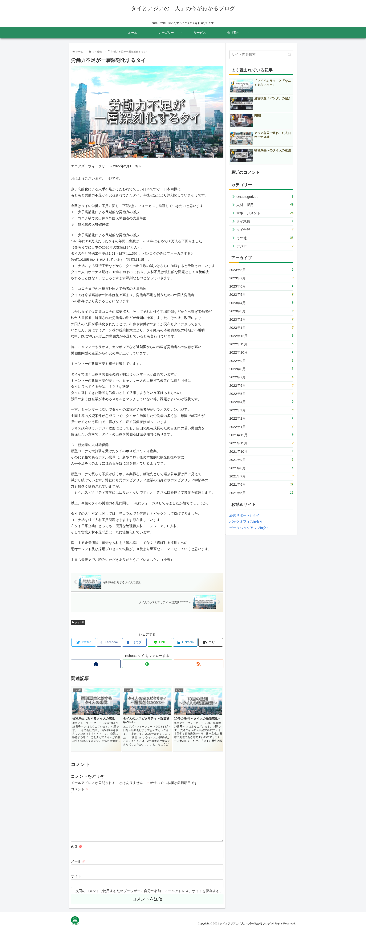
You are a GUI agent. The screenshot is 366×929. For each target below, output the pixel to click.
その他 (264, 238)
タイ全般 (79, 622)
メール (78, 861)
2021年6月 (261, 484)
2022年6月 (261, 385)
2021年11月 (261, 443)
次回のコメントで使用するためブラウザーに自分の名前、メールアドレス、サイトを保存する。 (149, 891)
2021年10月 (261, 451)
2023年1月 (261, 328)
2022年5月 (261, 394)
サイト (76, 876)
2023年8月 (261, 270)
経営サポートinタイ (244, 515)
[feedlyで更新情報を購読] (147, 664)
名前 (76, 847)
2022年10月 (261, 352)
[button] (289, 54)
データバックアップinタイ (249, 528)
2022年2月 (261, 418)
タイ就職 (264, 221)
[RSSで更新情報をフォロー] (198, 664)
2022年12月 (261, 336)
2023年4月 (261, 303)
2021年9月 (261, 460)
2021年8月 (261, 468)
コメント (80, 789)
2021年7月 (261, 476)
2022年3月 (261, 410)
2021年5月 (261, 493)
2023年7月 (261, 278)
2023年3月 (261, 311)
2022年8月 (261, 369)
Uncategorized (264, 197)
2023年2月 (261, 319)
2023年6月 (261, 286)
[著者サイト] (96, 664)
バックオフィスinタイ (246, 521)
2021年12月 (261, 435)
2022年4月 (261, 402)
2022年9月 (261, 361)
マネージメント (264, 213)
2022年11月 (261, 344)
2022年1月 (261, 427)
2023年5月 (261, 294)
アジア (264, 246)
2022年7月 (261, 377)
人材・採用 (264, 205)
